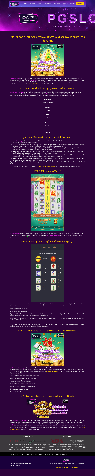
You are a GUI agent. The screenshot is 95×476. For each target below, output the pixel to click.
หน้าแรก (25, 3)
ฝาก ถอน (65, 3)
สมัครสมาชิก (57, 3)
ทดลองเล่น (32, 3)
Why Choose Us (49, 454)
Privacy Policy (25, 454)
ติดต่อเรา (72, 3)
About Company (15, 454)
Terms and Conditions (61, 454)
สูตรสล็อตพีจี (47, 3)
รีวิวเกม (40, 3)
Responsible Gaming (36, 454)
